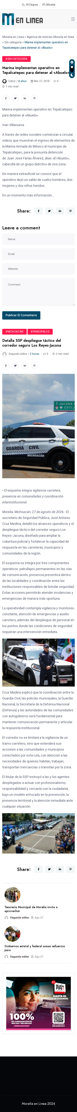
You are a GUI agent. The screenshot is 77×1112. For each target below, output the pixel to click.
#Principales (40, 331)
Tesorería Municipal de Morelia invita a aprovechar (31, 909)
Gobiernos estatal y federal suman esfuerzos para (34, 948)
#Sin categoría (16, 58)
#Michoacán (14, 331)
